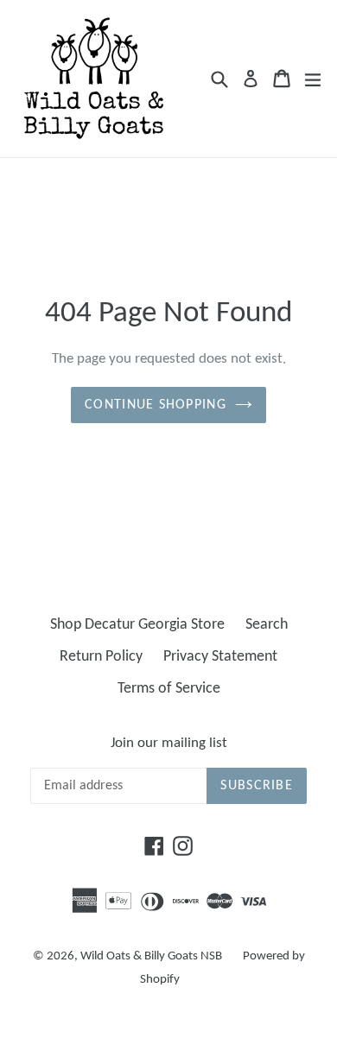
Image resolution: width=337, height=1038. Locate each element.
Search (266, 625)
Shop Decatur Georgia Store (137, 625)
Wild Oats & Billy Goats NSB (151, 956)
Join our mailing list (169, 743)
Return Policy (101, 657)
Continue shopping (155, 405)
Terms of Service (169, 688)
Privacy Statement (220, 657)
